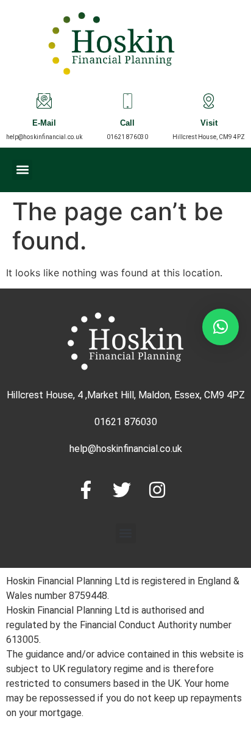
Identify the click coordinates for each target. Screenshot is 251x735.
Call (127, 124)
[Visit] (208, 101)
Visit (208, 124)
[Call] (127, 101)
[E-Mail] (44, 101)
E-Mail (44, 124)
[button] (22, 170)
